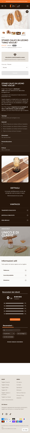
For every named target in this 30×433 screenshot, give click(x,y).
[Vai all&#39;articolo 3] (13, 33)
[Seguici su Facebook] (3, 414)
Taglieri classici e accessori (6, 393)
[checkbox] (8, 337)
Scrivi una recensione (15, 319)
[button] (15, 303)
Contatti (19, 385)
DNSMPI (19, 398)
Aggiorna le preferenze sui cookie (9, 428)
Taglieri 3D (4, 390)
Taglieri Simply (5, 385)
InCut (3, 37)
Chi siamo (19, 382)
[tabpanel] (15, 344)
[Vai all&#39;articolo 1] (4, 32)
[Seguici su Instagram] (6, 414)
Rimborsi (19, 390)
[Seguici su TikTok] (10, 414)
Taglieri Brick (5, 387)
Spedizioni (19, 387)
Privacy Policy (20, 395)
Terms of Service (21, 392)
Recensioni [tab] (8, 325)
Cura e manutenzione (7, 399)
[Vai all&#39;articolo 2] (8, 32)
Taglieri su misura (6, 397)
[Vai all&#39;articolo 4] (18, 33)
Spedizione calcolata (12, 47)
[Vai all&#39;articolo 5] (23, 33)
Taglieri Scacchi (6, 382)
